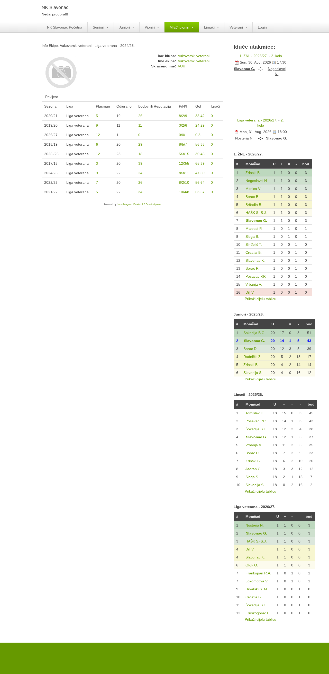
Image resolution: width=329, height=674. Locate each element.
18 (140, 154)
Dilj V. (249, 292)
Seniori (99, 27)
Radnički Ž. (252, 357)
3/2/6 (183, 125)
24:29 (200, 125)
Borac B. (252, 197)
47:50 (200, 173)
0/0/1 (183, 135)
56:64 (200, 182)
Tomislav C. (254, 413)
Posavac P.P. (255, 276)
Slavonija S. (252, 373)
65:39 (200, 163)
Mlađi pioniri (180, 27)
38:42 (200, 116)
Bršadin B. (253, 205)
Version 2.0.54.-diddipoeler (147, 204)
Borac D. (250, 349)
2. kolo (276, 56)
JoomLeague (124, 204)
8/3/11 (184, 173)
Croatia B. (253, 252)
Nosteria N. (254, 525)
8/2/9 (183, 116)
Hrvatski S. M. (256, 589)
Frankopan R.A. (258, 573)
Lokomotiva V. (256, 581)
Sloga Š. (252, 477)
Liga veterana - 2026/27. (257, 120)
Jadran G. (253, 469)
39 (140, 163)
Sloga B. (252, 236)
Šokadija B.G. (254, 333)
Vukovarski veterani (193, 56)
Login (262, 27)
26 (140, 116)
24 (140, 173)
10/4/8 (184, 192)
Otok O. (251, 565)
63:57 (200, 192)
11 (140, 125)
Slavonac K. (255, 260)
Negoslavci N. (256, 181)
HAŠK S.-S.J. (256, 213)
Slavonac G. (256, 220)
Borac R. (252, 268)
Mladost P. (253, 228)
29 (140, 144)
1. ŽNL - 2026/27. (253, 56)
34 (140, 192)
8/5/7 (183, 144)
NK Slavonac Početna (64, 27)
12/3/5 (184, 163)
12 (98, 135)
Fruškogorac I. (257, 613)
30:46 (200, 154)
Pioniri (150, 27)
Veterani (237, 27)
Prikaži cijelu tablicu (260, 299)
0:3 (197, 135)
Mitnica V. (253, 189)
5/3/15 (184, 154)
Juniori (125, 27)
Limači (210, 27)
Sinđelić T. (253, 244)
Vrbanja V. (253, 284)
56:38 (200, 144)
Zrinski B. (253, 173)
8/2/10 (184, 182)
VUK (181, 66)
